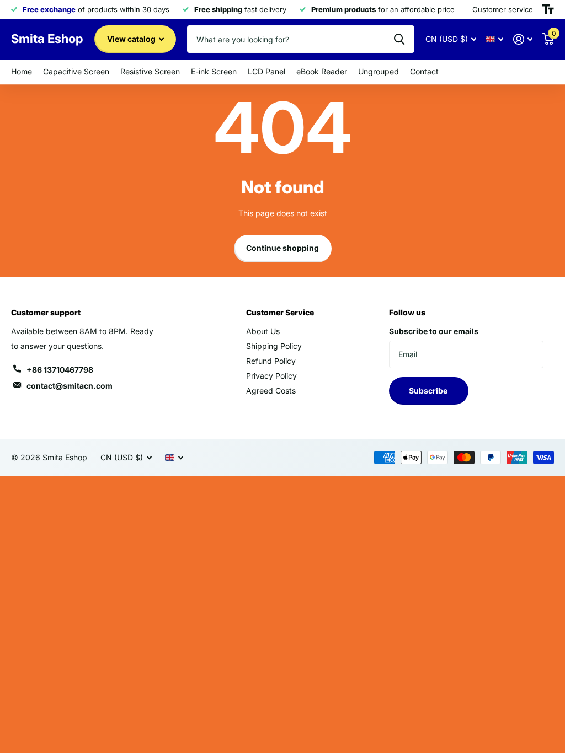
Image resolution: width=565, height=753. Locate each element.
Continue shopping (282, 247)
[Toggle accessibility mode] (548, 9)
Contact (424, 71)
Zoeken (399, 39)
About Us (263, 331)
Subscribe (429, 390)
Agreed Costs (271, 390)
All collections (76, 72)
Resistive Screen (150, 71)
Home (21, 71)
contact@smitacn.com (69, 385)
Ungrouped (378, 71)
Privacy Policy (271, 375)
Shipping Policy (274, 346)
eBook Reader (321, 71)
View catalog (132, 39)
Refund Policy (271, 360)
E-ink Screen (214, 71)
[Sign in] (523, 39)
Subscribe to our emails (433, 331)
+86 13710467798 (59, 369)
